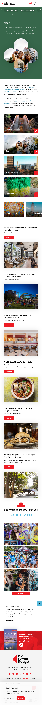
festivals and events (10, 92)
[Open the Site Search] (36, 3)
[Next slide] (40, 10)
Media (25, 678)
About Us (10, 678)
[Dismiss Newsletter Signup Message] (39, 603)
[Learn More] (21, 645)
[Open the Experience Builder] (31, 3)
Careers (32, 678)
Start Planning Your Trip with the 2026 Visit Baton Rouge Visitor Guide (26, 637)
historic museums (18, 89)
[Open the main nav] (40, 3)
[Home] (8, 3)
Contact (18, 678)
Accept (20, 698)
